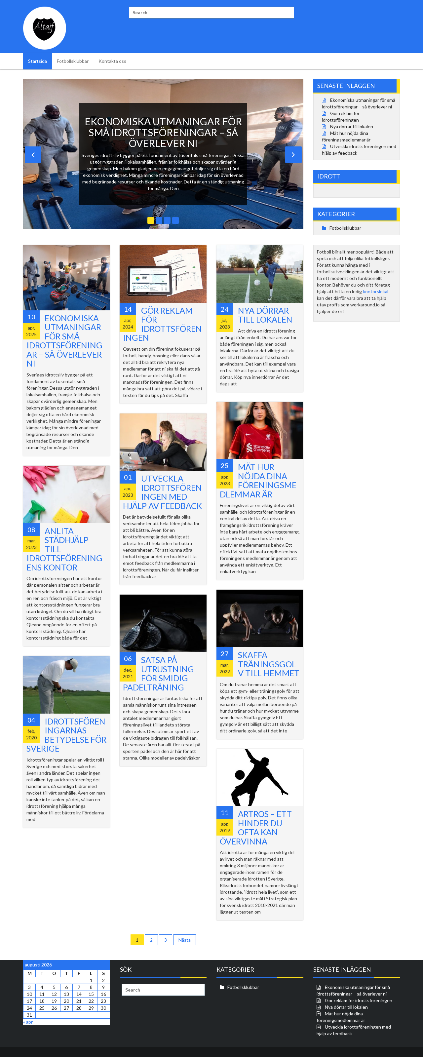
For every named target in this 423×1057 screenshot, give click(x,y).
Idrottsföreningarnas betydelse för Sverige (66, 735)
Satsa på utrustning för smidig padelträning (158, 673)
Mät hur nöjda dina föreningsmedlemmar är (258, 480)
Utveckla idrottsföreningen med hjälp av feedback (162, 492)
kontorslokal (375, 291)
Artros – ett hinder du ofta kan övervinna (256, 827)
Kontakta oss (112, 61)
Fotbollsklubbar (73, 61)
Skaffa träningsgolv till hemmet (268, 664)
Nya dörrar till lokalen (265, 315)
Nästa (184, 940)
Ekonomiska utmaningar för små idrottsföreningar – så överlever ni (64, 341)
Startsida (37, 61)
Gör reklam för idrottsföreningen (162, 324)
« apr (28, 1022)
